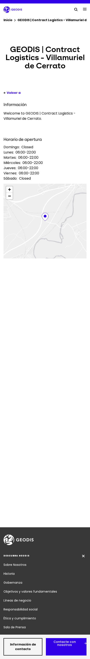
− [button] (9, 196)
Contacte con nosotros (65, 643)
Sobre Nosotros (14, 565)
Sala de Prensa (14, 627)
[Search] (76, 9)
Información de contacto (23, 646)
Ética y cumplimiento (19, 618)
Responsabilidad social (20, 609)
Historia (9, 573)
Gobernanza (12, 582)
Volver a (14, 93)
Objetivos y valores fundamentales (30, 591)
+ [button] (9, 189)
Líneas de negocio (17, 600)
